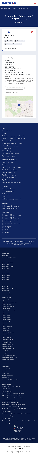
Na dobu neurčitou (6, 413)
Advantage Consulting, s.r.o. (8, 355)
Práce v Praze (5, 286)
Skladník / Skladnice (6, 384)
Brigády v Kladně (6, 313)
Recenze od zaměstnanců (14, 88)
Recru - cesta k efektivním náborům (10, 400)
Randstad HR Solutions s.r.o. (8, 359)
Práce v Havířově (6, 260)
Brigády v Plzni (5, 328)
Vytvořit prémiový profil (9, 208)
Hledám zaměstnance (9, 189)
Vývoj (23, 413)
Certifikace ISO (6, 141)
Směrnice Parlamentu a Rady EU (12, 143)
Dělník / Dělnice (5, 373)
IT (25, 413)
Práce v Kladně (5, 268)
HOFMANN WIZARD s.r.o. (8, 348)
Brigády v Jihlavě (6, 308)
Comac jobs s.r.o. (6, 353)
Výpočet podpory (7, 180)
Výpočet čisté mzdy (8, 172)
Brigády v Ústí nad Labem (8, 332)
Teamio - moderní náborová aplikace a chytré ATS (14, 404)
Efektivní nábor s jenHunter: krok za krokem (12, 395)
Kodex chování (6, 148)
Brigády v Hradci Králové (8, 306)
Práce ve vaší (7, 295)
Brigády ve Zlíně (6, 335)
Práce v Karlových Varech (8, 266)
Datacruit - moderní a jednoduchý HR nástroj (13, 393)
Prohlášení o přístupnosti (10, 153)
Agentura (13, 416)
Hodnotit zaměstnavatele (10, 206)
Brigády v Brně (5, 300)
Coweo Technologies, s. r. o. (22, 243)
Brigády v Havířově (6, 304)
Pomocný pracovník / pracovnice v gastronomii (13, 382)
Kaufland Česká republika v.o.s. (9, 357)
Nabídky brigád (6, 298)
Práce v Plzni (5, 284)
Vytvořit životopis (7, 162)
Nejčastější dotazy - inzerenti (11, 199)
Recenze (4, 196)
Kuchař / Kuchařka (6, 369)
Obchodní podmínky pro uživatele (13, 136)
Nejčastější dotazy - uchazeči (11, 167)
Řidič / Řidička (5, 371)
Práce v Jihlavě (5, 264)
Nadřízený (26, 421)
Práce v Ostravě (6, 279)
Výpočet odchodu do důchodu (12, 182)
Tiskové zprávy (6, 131)
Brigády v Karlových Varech (8, 310)
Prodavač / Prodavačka (7, 375)
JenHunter (15, 243)
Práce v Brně (5, 255)
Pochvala (4, 423)
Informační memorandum (10, 146)
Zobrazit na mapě (12, 93)
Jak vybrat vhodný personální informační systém (13, 398)
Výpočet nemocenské (9, 175)
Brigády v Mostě (6, 317)
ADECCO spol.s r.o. (6, 364)
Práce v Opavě (5, 277)
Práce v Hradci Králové (7, 262)
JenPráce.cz (6, 3)
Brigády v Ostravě (6, 324)
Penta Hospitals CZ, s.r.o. (8, 351)
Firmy (14, 8)
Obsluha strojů (5, 377)
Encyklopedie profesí (9, 177)
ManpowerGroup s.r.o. (7, 344)
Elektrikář (19, 413)
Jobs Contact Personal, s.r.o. (8, 361)
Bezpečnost (5, 416)
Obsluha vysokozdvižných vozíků (10, 380)
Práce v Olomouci (6, 275)
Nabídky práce (5, 8)
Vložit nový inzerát (8, 191)
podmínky (30, 440)
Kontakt (4, 133)
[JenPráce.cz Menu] (34, 2)
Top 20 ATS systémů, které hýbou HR (11, 406)
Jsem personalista (11, 423)
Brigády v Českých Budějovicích (9, 302)
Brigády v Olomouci (6, 319)
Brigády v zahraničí (6, 337)
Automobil (29, 413)
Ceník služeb (6, 194)
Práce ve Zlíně (5, 290)
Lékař (9, 416)
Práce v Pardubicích (6, 282)
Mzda (3, 421)
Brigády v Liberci (6, 315)
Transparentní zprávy (9, 156)
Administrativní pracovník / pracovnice (11, 386)
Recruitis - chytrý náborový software (10, 402)
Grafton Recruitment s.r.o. (8, 346)
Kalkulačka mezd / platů (9, 170)
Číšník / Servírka (6, 388)
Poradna (5, 165)
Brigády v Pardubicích (7, 326)
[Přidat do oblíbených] (32, 32)
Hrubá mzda (20, 421)
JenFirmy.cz (23, 241)
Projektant (13, 413)
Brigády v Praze (5, 330)
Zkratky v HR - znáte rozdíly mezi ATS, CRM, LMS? (14, 409)
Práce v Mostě (5, 273)
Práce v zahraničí (6, 293)
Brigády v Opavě (6, 321)
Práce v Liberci (5, 271)
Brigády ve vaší (7, 339)
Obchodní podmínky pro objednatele (14, 138)
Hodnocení (32, 421)
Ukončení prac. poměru (11, 421)
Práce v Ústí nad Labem (7, 288)
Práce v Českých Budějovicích (9, 257)
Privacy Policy (6, 151)
